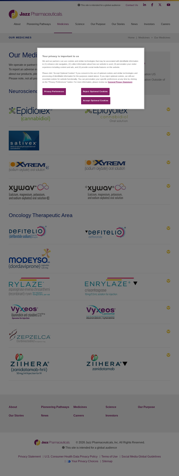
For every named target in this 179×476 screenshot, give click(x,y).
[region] (90, 78)
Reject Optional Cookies (95, 91)
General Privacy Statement (120, 82)
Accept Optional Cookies (95, 100)
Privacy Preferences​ (54, 91)
